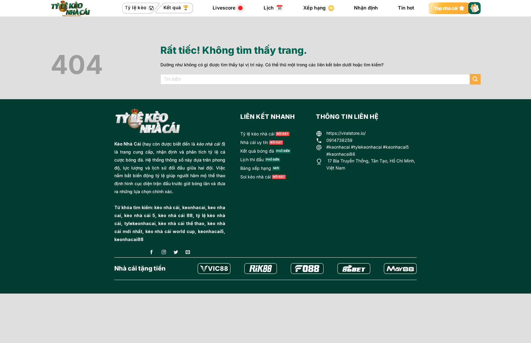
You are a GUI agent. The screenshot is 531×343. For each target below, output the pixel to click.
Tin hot (406, 8)
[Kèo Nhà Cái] (76, 8)
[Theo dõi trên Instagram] (164, 252)
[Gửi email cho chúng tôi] (188, 252)
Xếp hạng (314, 8)
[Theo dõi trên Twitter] (176, 252)
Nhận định (366, 8)
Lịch (268, 8)
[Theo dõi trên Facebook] (151, 252)
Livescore (224, 8)
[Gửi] (475, 79)
